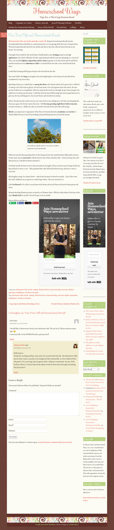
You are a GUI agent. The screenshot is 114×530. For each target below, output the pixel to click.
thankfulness (20, 292)
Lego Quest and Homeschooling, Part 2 (24, 304)
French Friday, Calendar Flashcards (65, 304)
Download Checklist (90, 68)
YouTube (78, 23)
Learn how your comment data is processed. (55, 442)
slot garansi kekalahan (93, 397)
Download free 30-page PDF (92, 121)
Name (11, 419)
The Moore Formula (32, 292)
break (30, 290)
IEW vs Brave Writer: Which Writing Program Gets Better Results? (95, 314)
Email (11, 425)
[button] (59, 241)
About (82, 27)
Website (12, 431)
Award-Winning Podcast (61, 23)
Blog (10, 23)
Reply (12, 339)
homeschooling (56, 290)
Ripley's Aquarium (71, 295)
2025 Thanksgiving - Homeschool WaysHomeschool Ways (93, 408)
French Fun (61, 27)
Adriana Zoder (19, 345)
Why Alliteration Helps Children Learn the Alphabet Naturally (94, 345)
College (73, 27)
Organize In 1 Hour (24, 23)
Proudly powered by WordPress (45, 524)
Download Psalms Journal (91, 183)
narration (65, 290)
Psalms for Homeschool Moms (21, 27)
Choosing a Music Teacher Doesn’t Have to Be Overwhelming (95, 382)
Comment (13, 390)
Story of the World (45, 27)
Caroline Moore (73, 524)
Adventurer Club (21, 290)
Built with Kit (59, 278)
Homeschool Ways (57, 11)
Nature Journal (41, 23)
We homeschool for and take (27, 41)
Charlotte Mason (44, 290)
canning (35, 290)
